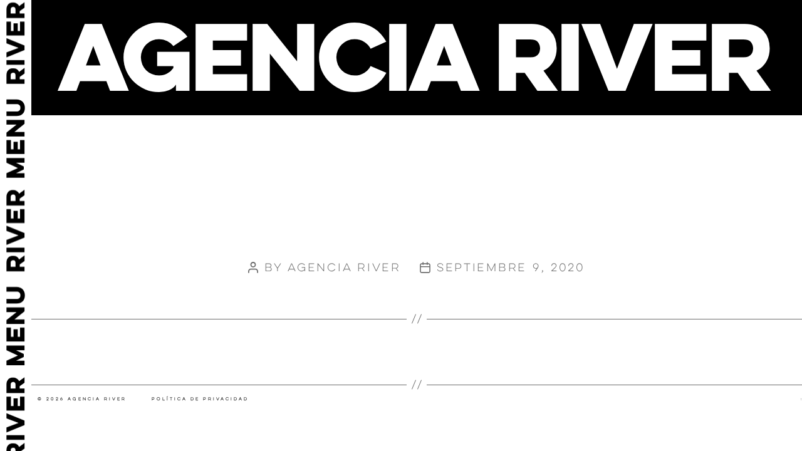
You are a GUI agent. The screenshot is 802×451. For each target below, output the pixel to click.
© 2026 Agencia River (82, 399)
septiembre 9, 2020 (511, 267)
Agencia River (344, 267)
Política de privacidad (200, 399)
